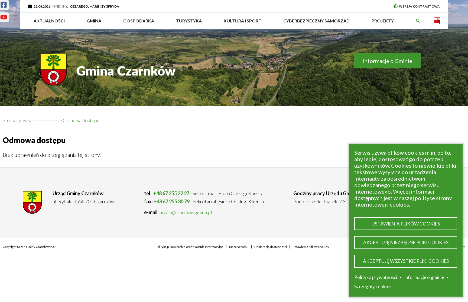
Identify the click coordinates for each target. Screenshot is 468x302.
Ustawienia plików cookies (406, 224)
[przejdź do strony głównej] (109, 74)
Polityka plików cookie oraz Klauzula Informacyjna (189, 246)
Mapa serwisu (239, 246)
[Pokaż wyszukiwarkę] (418, 20)
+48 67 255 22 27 (171, 193)
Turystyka (189, 23)
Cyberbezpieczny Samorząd (316, 23)
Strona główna (17, 120)
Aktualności (49, 20)
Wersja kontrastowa (417, 6)
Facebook (4, 6)
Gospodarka (138, 23)
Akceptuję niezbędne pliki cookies (405, 242)
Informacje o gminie (424, 278)
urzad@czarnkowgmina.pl (186, 212)
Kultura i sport (242, 23)
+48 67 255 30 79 (172, 201)
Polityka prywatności (375, 277)
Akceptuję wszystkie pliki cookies (406, 261)
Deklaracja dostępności (270, 246)
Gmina (96, 23)
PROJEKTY (383, 23)
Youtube (4, 18)
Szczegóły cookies (372, 286)
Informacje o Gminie (387, 61)
